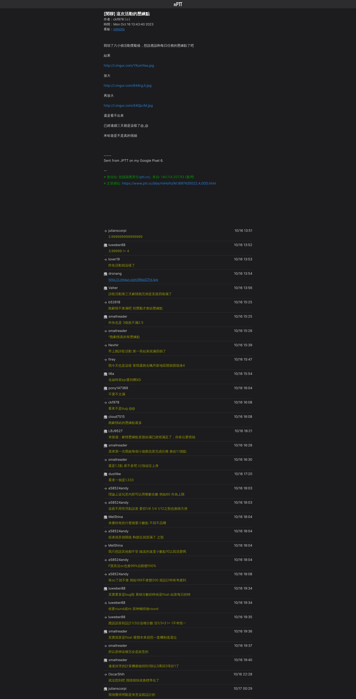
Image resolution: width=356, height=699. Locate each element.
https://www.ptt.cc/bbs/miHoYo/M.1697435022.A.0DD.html (169, 183)
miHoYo (119, 29)
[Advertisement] (178, 205)
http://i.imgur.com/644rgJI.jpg (128, 86)
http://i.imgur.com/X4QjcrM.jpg (128, 106)
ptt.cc (144, 177)
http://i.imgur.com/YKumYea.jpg (129, 65)
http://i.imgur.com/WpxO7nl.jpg (133, 280)
